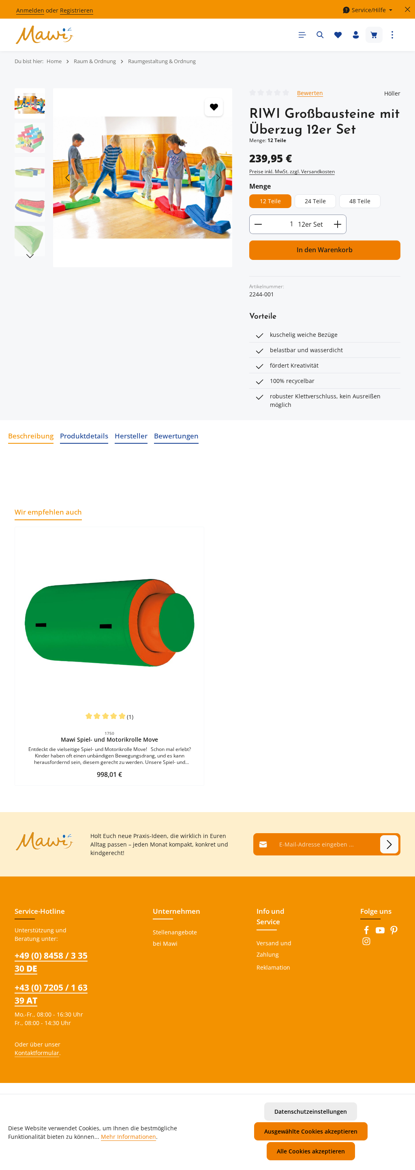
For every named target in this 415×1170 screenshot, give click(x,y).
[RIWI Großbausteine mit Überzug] (142, 177)
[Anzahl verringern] (258, 224)
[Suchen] (320, 35)
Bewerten (310, 92)
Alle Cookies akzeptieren (311, 1151)
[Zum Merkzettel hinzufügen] (214, 107)
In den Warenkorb (325, 249)
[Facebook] (367, 932)
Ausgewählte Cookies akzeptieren (310, 1131)
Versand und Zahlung (274, 948)
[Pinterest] (393, 932)
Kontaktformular (37, 1053)
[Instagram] (366, 943)
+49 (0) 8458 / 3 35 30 (51, 962)
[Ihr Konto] (356, 35)
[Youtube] (381, 932)
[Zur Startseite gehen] (44, 35)
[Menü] (302, 35)
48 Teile (359, 201)
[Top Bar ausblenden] (407, 9)
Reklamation (273, 967)
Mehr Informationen (128, 1136)
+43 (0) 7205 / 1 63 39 (51, 994)
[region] (123, 177)
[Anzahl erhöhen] (338, 224)
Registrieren (76, 10)
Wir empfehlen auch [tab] (48, 512)
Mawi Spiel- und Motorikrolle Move (109, 739)
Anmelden (30, 10)
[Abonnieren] (389, 844)
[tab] (30, 436)
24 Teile (315, 201)
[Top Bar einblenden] (392, 35)
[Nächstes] (217, 177)
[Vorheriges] (68, 177)
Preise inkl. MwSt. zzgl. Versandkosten (292, 171)
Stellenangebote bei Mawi (175, 937)
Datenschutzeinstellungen (310, 1111)
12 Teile (270, 201)
